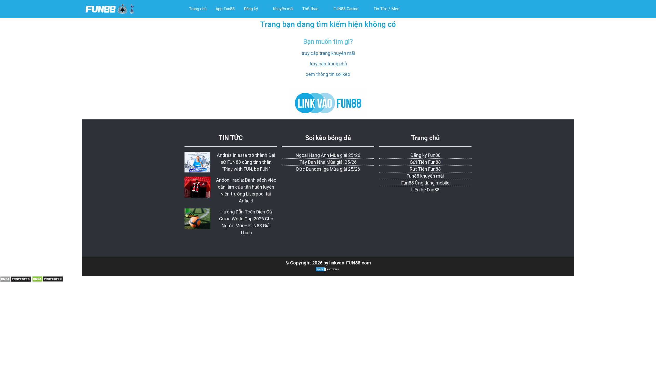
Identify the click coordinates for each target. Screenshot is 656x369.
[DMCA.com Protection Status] (15, 280)
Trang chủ (425, 138)
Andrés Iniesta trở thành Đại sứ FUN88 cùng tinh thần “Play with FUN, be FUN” (246, 162)
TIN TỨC (230, 138)
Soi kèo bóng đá (328, 138)
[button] (253, 9)
